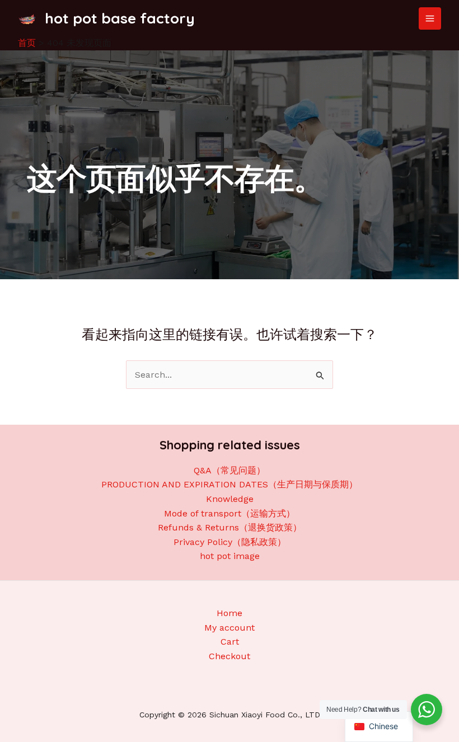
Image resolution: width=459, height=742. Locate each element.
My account (229, 627)
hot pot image (230, 556)
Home (229, 613)
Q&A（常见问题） (229, 470)
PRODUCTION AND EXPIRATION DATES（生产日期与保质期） (229, 484)
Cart (230, 641)
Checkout (229, 656)
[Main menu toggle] (430, 18)
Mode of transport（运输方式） (229, 513)
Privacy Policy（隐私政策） (230, 542)
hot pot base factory (120, 18)
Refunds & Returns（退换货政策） (230, 527)
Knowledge (230, 499)
